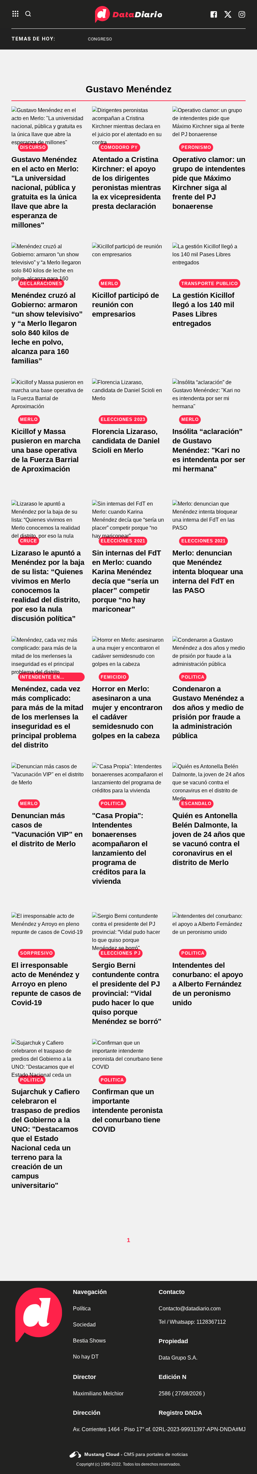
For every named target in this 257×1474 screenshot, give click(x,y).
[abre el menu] (15, 14)
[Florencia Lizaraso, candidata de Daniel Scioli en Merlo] (128, 399)
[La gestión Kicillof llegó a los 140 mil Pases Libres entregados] (209, 263)
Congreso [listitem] (87, 38)
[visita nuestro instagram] (242, 14)
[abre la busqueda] (28, 14)
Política (82, 1308)
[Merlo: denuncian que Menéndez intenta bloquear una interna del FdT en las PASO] (209, 520)
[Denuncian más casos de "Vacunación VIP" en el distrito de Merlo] (48, 783)
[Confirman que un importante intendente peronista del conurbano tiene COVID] (128, 1059)
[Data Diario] (128, 14)
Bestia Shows (89, 1340)
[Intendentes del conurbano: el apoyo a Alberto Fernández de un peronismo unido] (209, 932)
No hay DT (86, 1357)
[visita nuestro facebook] (214, 14)
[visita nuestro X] (228, 14)
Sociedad (84, 1324)
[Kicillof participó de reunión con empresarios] (128, 263)
